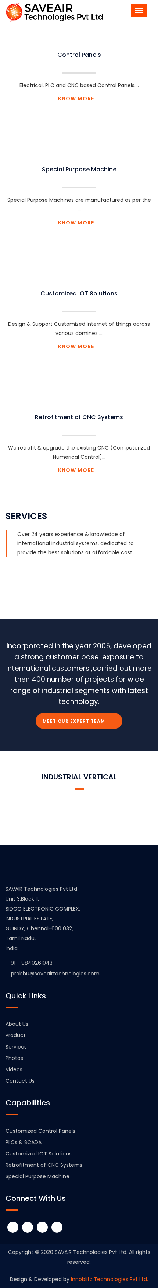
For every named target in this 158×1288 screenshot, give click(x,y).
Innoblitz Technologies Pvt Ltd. (108, 1279)
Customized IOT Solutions (79, 293)
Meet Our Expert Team (75, 721)
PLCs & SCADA (24, 1142)
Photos (14, 1058)
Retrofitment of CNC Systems (79, 417)
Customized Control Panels (40, 1131)
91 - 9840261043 (32, 963)
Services (16, 1046)
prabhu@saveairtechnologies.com (55, 973)
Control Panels (79, 55)
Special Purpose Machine (79, 169)
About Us (17, 1024)
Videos (14, 1069)
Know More (77, 98)
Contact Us (20, 1080)
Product (16, 1035)
